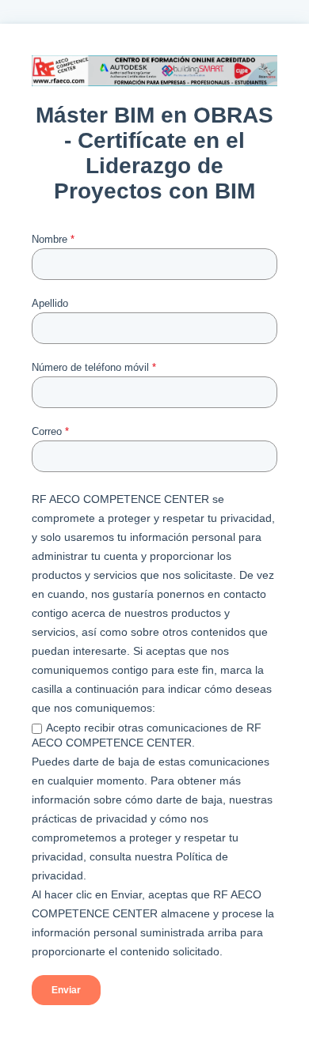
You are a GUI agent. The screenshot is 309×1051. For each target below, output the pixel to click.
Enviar (66, 990)
